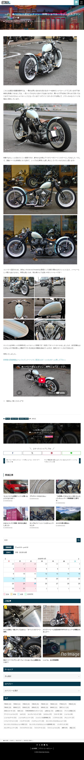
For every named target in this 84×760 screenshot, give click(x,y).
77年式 (63, 704)
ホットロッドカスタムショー (56, 721)
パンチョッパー (38, 721)
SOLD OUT (14, 21)
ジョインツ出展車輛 (43, 717)
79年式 (7, 707)
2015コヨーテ (9, 711)
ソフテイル (57, 717)
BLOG (7, 21)
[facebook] (37, 745)
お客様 (58, 711)
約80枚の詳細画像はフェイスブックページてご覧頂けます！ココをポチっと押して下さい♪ (34, 360)
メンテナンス (62, 724)
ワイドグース (39, 728)
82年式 (35, 707)
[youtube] (44, 745)
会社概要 (34, 748)
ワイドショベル (54, 728)
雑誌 (72, 728)
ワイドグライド (26, 728)
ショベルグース (10, 717)
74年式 (35, 704)
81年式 (26, 707)
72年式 (16, 704)
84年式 (53, 707)
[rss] (47, 745)
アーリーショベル (11, 714)
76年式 (53, 704)
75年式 (44, 704)
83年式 (44, 707)
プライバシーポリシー (45, 748)
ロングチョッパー (11, 728)
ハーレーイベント (11, 721)
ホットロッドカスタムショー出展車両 (42, 724)
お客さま (49, 711)
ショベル (68, 714)
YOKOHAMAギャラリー (34, 711)
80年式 (31, 21)
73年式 (26, 704)
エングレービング (34, 714)
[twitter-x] (39, 745)
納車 (64, 728)
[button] (12, 453)
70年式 (7, 704)
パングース (24, 721)
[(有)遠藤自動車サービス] (6, 2)
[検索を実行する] (79, 540)
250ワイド (64, 707)
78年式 (72, 704)
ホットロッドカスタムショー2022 (15, 724)
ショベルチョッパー (26, 717)
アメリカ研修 (70, 711)
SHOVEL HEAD (23, 21)
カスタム (48, 714)
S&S (20, 711)
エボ (22, 714)
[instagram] (42, 745)
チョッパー (69, 717)
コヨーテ (58, 714)
